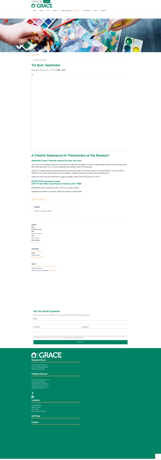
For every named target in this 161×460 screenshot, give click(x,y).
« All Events (35, 55)
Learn (95, 10)
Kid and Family (35, 242)
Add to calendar (40, 199)
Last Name (85, 327)
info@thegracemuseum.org (38, 411)
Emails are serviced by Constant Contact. (74, 337)
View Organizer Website (37, 257)
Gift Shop (35, 416)
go (30, 17)
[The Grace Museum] (41, 6)
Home (35, 10)
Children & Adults (66, 10)
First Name (36, 327)
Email (35, 318)
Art (48, 10)
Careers (35, 422)
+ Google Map (53, 270)
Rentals (103, 10)
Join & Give (86, 10)
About (41, 10)
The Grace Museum (36, 251)
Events (77, 10)
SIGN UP (80, 342)
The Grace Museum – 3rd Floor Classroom (42, 266)
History (55, 10)
